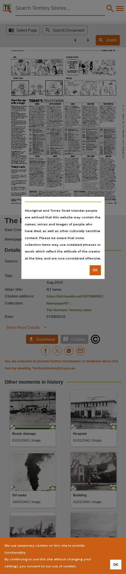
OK (95, 270)
